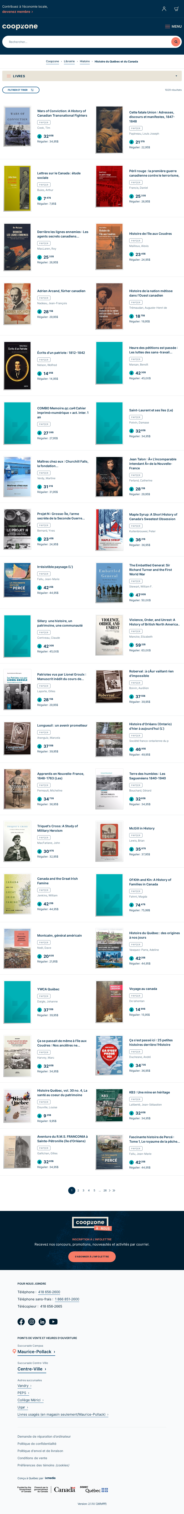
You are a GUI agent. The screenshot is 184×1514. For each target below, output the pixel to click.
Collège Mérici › (31, 1400)
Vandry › (24, 1385)
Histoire (85, 61)
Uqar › (23, 1407)
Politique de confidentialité (37, 1443)
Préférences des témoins (43, 1465)
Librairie (69, 61)
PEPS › (23, 1392)
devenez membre (16, 11)
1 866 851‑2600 (67, 1299)
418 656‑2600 (49, 1292)
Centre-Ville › (32, 1369)
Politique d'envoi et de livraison (40, 1451)
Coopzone (52, 61)
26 (105, 1190)
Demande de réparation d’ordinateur (44, 1436)
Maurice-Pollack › (36, 1351)
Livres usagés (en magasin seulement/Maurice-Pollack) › (63, 1414)
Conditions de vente (32, 1458)
